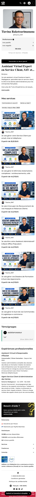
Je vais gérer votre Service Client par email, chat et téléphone (16, 137)
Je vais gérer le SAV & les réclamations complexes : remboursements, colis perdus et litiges (17, 173)
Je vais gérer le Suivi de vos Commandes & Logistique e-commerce (18, 313)
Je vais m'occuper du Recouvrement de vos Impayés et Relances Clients (18, 207)
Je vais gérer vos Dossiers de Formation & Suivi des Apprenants (18, 278)
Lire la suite (5, 90)
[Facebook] (19, 489)
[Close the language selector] (29, 493)
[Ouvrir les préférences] (24, 3)
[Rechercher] (20, 3)
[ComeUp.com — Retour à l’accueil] (3, 3)
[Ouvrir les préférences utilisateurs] (32, 3)
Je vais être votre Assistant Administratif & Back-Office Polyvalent (18, 242)
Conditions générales (18, 478)
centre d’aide (8, 414)
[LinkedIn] (14, 489)
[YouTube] (17, 489)
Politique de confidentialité (18, 481)
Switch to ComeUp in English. (17, 493)
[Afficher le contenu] (33, 444)
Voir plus (18, 48)
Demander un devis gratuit (18, 61)
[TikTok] (22, 489)
